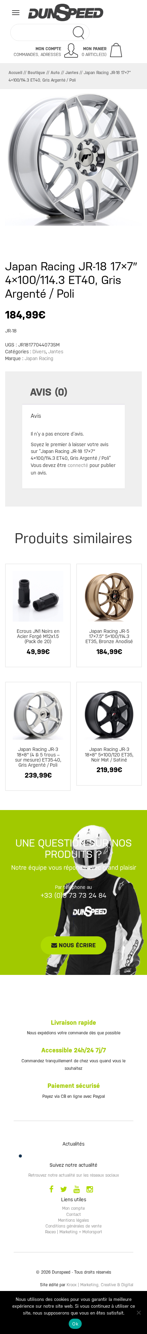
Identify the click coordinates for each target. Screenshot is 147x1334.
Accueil (15, 72)
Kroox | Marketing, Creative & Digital (100, 1284)
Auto (55, 72)
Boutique (36, 72)
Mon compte (73, 1208)
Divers (39, 351)
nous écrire (76, 945)
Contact (73, 1214)
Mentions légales (73, 1220)
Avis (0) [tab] (48, 392)
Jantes (71, 72)
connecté (78, 465)
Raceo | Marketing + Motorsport (73, 1232)
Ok (75, 1323)
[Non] (138, 1312)
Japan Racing (39, 358)
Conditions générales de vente (73, 1226)
